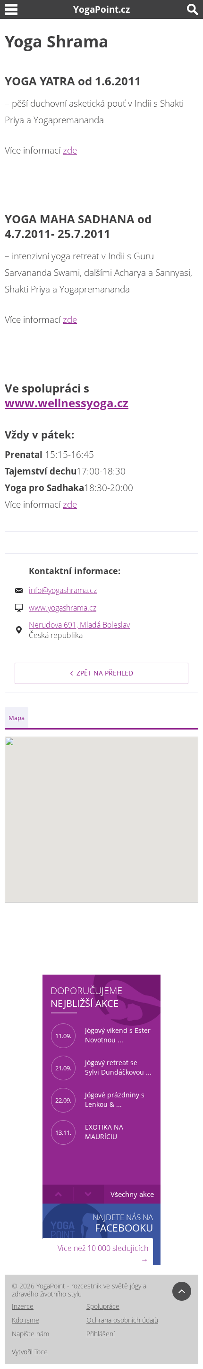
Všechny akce (132, 1194)
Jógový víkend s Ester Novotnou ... (103, 1035)
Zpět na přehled (104, 672)
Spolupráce (102, 1306)
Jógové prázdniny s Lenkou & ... (99, 1099)
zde (70, 150)
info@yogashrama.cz (63, 590)
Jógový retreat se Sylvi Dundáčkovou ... (103, 1067)
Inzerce (23, 1306)
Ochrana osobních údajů (122, 1319)
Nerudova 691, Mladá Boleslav (79, 625)
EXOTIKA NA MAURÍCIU (89, 1132)
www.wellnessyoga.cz (66, 403)
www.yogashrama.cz (62, 607)
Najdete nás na (123, 1223)
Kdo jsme (25, 1319)
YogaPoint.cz (101, 9)
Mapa (16, 717)
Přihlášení (100, 1333)
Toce (41, 1351)
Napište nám (30, 1333)
